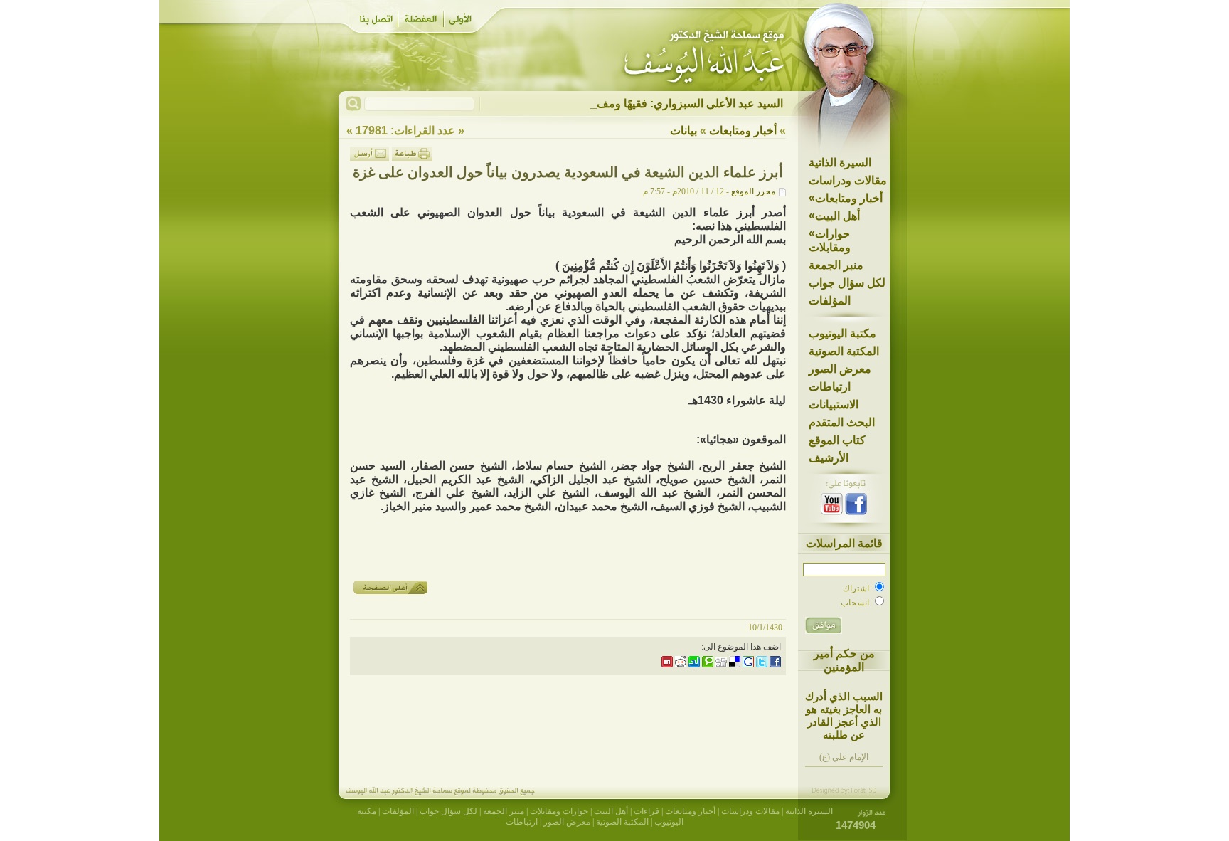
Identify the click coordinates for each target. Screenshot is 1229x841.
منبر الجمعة (836, 265)
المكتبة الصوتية (844, 351)
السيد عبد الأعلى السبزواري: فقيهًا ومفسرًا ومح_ (669, 103)
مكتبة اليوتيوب (842, 333)
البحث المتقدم (842, 422)
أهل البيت (834, 215)
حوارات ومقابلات (830, 240)
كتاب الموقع (837, 440)
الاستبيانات (833, 404)
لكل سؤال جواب (847, 283)
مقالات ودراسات (848, 180)
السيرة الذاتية (840, 163)
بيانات (683, 131)
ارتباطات (830, 387)
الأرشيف (828, 458)
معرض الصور (840, 369)
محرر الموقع (753, 191)
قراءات (646, 811)
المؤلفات (830, 301)
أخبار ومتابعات (846, 197)
